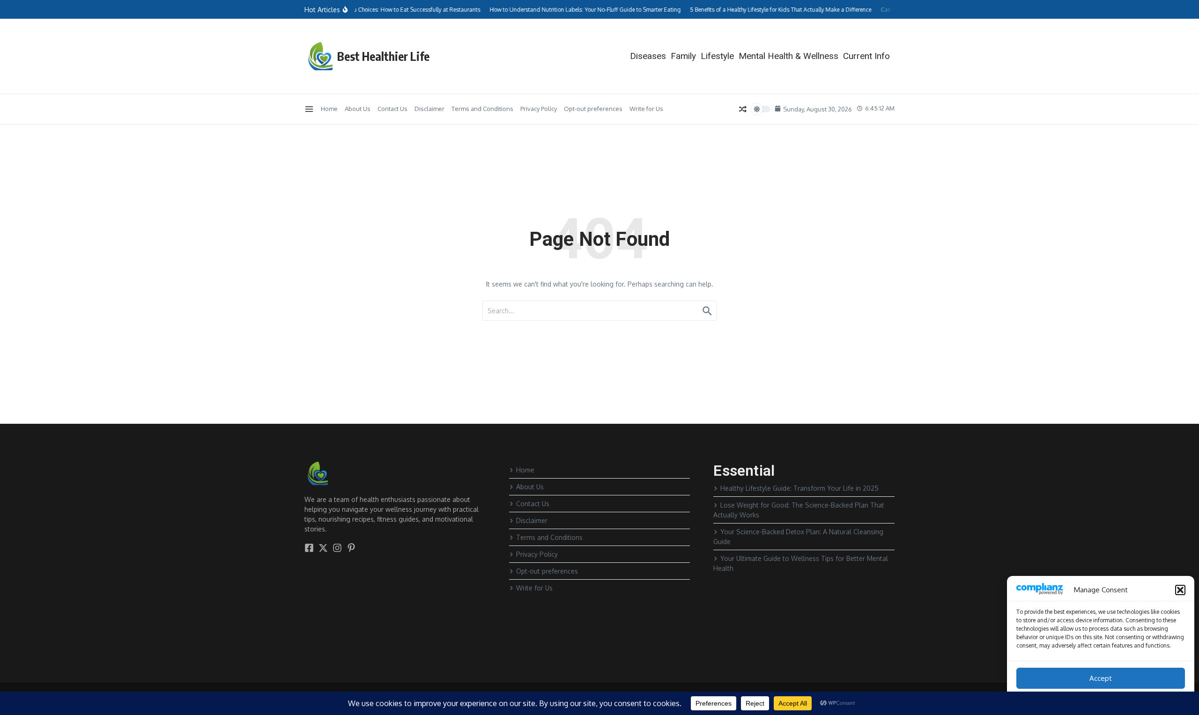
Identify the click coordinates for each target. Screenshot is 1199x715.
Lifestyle (717, 56)
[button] (1180, 590)
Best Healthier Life (383, 56)
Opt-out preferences (593, 108)
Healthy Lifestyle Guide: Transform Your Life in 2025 (799, 488)
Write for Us (646, 108)
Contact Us (392, 108)
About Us (357, 108)
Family (683, 56)
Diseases (648, 56)
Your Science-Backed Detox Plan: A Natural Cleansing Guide (798, 536)
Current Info (866, 56)
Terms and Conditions (482, 108)
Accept (1100, 678)
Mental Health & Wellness (788, 56)
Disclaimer (429, 108)
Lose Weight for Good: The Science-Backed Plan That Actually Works (798, 510)
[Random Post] (743, 109)
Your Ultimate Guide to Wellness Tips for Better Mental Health (800, 563)
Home (329, 108)
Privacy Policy (538, 108)
